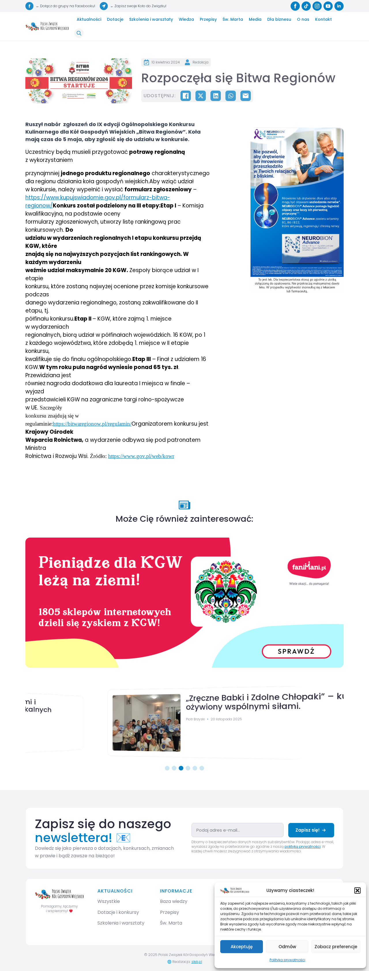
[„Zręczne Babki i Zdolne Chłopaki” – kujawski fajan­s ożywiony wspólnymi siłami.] (69, 722)
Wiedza (186, 19)
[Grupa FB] (29, 6)
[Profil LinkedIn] (339, 6)
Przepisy (208, 19)
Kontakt (323, 19)
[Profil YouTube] (328, 6)
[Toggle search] (79, 33)
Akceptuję (242, 947)
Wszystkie (108, 901)
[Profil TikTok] (306, 6)
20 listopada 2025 (156, 718)
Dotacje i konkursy (118, 912)
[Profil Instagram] (317, 6)
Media (255, 19)
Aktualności (89, 19)
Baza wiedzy (173, 901)
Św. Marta (233, 19)
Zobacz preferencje (336, 947)
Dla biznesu (279, 19)
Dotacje (115, 19)
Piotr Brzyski (124, 718)
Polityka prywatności (287, 959)
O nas (303, 19)
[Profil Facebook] (295, 6)
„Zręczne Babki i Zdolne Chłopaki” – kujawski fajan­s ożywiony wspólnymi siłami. (221, 701)
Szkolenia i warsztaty (151, 19)
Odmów (287, 947)
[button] (357, 890)
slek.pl (196, 961)
